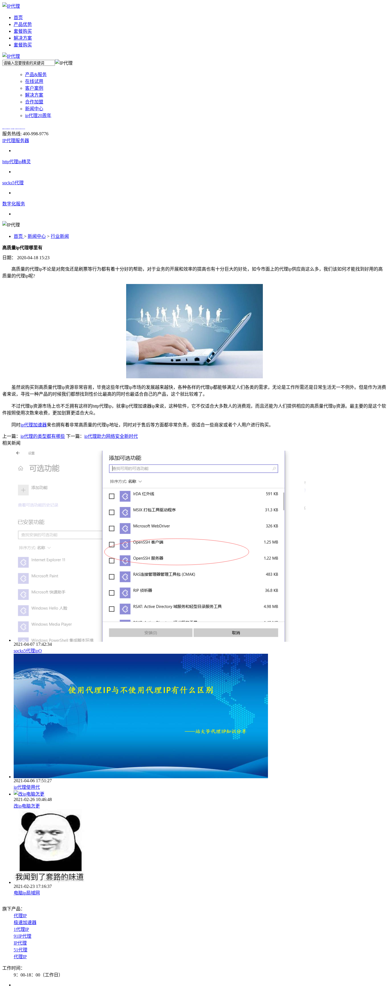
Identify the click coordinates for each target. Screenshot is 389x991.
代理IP (20, 915)
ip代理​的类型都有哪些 (43, 436)
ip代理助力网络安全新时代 (111, 436)
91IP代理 (22, 936)
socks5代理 (13, 182)
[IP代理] (11, 6)
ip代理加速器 (34, 424)
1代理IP (21, 929)
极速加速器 (25, 922)
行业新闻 (60, 236)
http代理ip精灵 (16, 161)
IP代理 (20, 943)
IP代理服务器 (15, 140)
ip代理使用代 (27, 787)
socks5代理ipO (28, 650)
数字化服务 (13, 203)
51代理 (20, 949)
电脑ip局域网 (27, 892)
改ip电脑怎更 (27, 806)
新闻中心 (37, 236)
